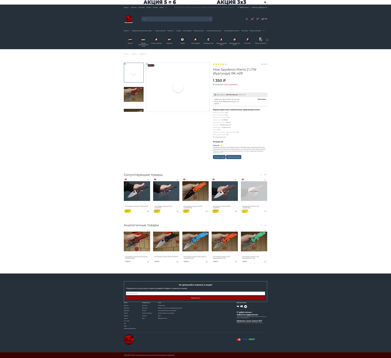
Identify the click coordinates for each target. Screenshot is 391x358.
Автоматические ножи (214, 30)
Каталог (126, 7)
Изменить (242, 95)
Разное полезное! (255, 30)
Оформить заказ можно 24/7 (249, 321)
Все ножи (245, 30)
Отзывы (155, 7)
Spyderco (143, 54)
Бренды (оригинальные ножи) (141, 30)
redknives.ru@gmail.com (259, 7)
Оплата (148, 7)
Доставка (142, 7)
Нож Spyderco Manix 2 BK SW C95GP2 (166, 256)
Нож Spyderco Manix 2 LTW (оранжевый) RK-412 (221, 257)
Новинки (170, 30)
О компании (161, 305)
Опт (125, 323)
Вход (125, 326)
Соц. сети (126, 321)
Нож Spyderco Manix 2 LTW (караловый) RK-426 (250, 257)
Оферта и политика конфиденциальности (170, 308)
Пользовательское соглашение (167, 310)
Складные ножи (198, 30)
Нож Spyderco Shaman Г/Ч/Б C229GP (136, 206)
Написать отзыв (219, 157)
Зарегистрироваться (130, 328)
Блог (143, 318)
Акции (162, 7)
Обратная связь (162, 318)
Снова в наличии (160, 30)
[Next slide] (134, 110)
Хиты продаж (187, 30)
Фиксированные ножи (231, 30)
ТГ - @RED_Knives (243, 7)
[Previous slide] (149, 87)
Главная (126, 54)
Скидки (178, 30)
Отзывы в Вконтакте (233, 157)
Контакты (134, 7)
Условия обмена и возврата (166, 313)
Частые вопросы (147, 313)
